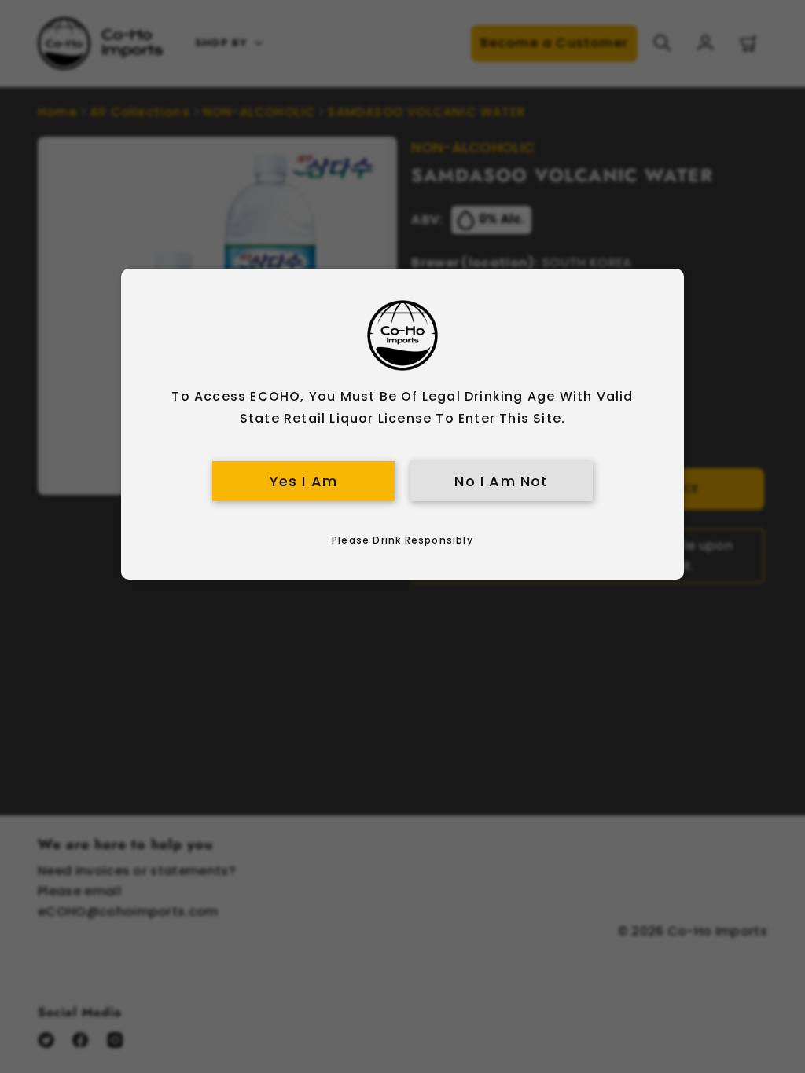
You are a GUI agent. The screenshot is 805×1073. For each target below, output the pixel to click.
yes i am (304, 481)
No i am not (501, 481)
